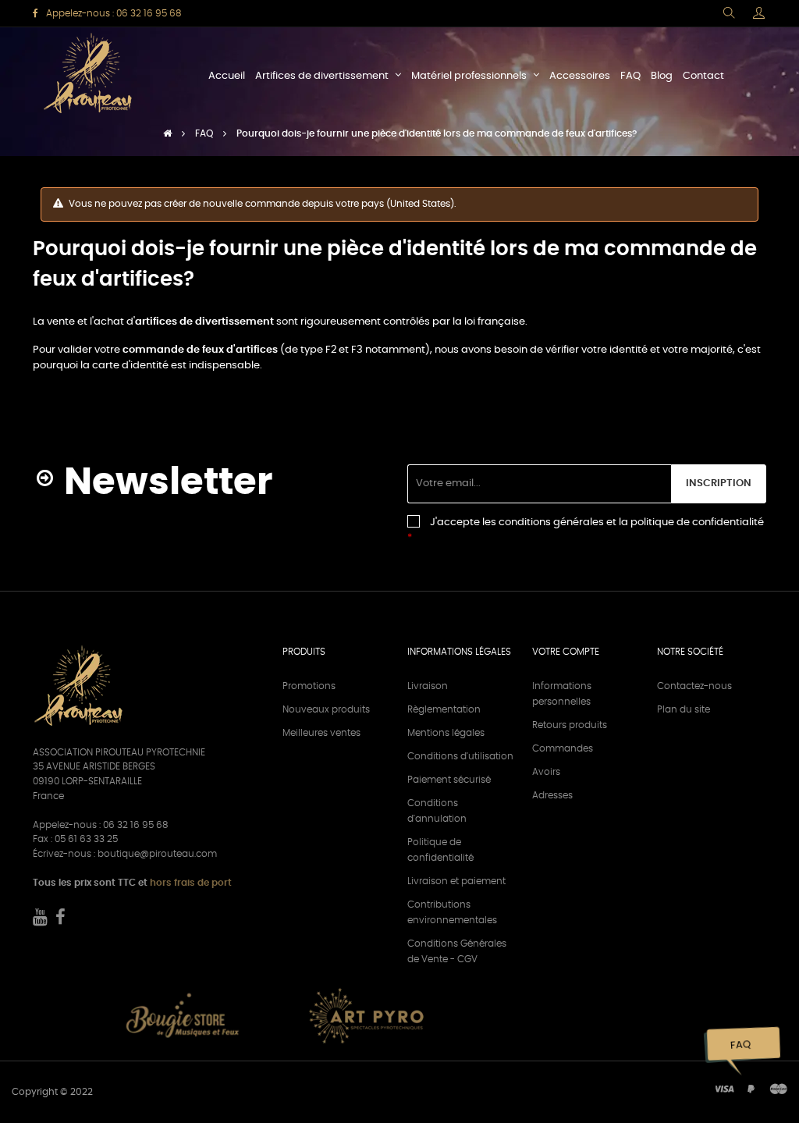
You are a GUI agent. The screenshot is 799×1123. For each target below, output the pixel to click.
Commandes (562, 748)
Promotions (309, 686)
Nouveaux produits (326, 709)
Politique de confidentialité (440, 849)
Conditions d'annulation (437, 810)
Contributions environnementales (452, 912)
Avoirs (546, 772)
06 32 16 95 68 (148, 13)
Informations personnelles (561, 693)
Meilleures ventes (321, 732)
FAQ (740, 1045)
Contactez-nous (694, 686)
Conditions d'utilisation (460, 756)
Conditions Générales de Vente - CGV (456, 951)
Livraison (427, 686)
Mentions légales (446, 732)
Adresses (552, 795)
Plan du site (683, 709)
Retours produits (569, 725)
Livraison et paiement (456, 881)
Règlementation (444, 709)
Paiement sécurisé (449, 779)
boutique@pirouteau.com (157, 853)
